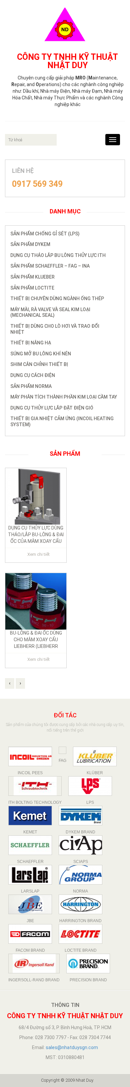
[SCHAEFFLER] (30, 845)
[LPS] (90, 786)
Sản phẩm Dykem (30, 244)
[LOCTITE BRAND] (80, 934)
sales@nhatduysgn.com (72, 1047)
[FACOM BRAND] (30, 934)
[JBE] (30, 904)
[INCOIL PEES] (30, 756)
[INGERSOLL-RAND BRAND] (34, 963)
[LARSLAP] (30, 875)
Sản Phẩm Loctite (32, 288)
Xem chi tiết (38, 554)
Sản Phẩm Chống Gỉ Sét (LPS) (45, 233)
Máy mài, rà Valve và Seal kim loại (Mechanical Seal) (50, 312)
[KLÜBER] (95, 756)
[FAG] (62, 750)
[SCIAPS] (80, 845)
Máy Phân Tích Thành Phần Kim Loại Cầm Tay (63, 397)
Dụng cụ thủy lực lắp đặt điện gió (51, 408)
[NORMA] (80, 875)
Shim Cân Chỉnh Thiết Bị (39, 364)
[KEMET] (30, 815)
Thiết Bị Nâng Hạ (30, 342)
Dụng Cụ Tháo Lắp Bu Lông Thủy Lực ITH (58, 255)
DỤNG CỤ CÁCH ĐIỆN (32, 375)
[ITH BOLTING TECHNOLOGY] (35, 786)
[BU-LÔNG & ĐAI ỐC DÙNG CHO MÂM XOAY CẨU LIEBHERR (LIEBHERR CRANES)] (35, 601)
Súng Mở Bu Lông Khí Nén (40, 353)
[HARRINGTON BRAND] (80, 904)
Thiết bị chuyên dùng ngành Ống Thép (57, 298)
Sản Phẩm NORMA (31, 386)
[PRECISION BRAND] (88, 963)
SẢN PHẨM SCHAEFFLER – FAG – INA (50, 266)
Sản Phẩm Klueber (32, 277)
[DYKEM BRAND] (80, 815)
